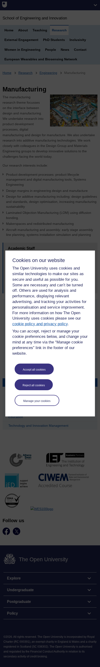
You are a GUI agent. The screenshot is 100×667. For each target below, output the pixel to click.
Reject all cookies (34, 385)
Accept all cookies (34, 369)
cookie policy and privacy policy (40, 324)
